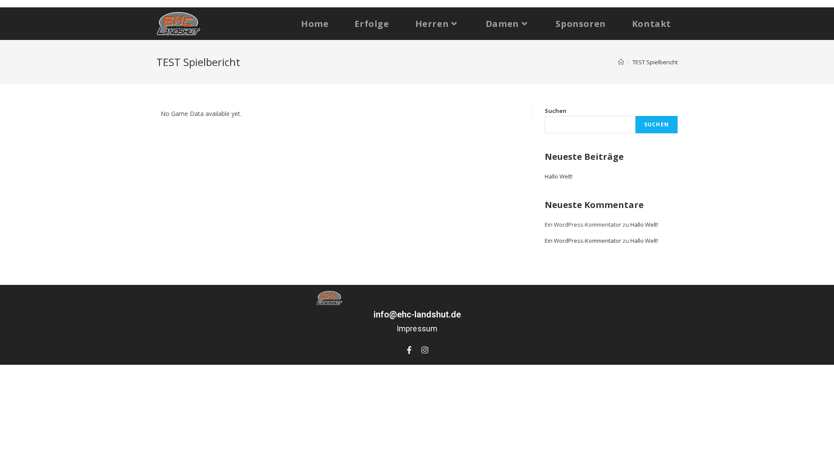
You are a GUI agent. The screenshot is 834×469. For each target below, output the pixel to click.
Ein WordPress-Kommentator (583, 240)
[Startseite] (621, 62)
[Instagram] (425, 350)
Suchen (555, 111)
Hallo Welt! (559, 176)
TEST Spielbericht (655, 62)
